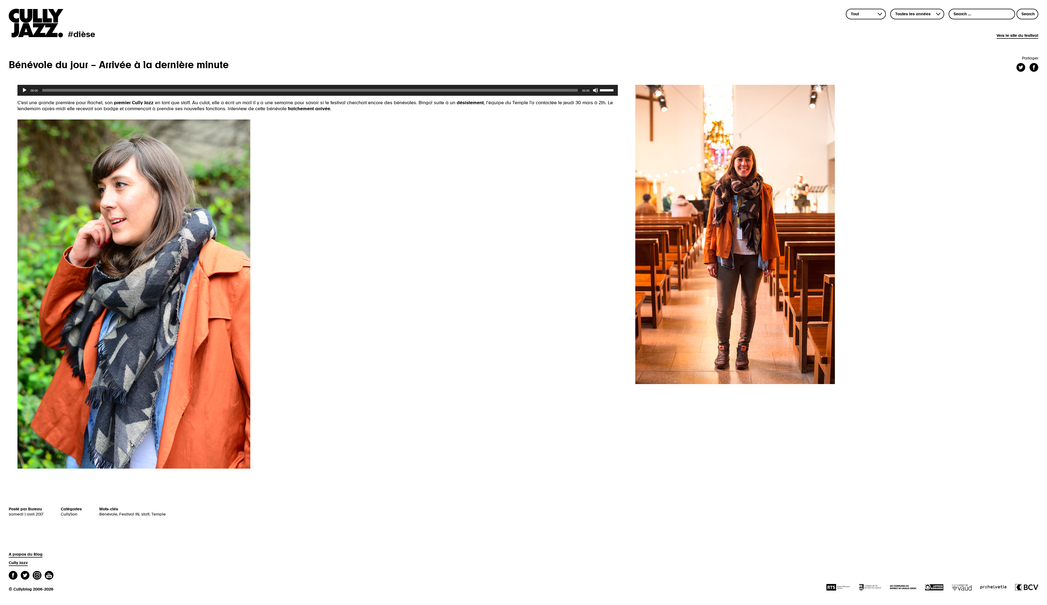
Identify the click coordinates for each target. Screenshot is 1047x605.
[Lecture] (24, 90)
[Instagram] (37, 576)
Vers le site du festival (1017, 35)
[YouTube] (49, 576)
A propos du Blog (26, 554)
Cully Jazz (18, 563)
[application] (317, 90)
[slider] (607, 90)
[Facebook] (13, 576)
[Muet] (595, 90)
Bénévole (108, 514)
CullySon (69, 514)
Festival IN (129, 514)
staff (145, 514)
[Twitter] (25, 576)
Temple (158, 514)
